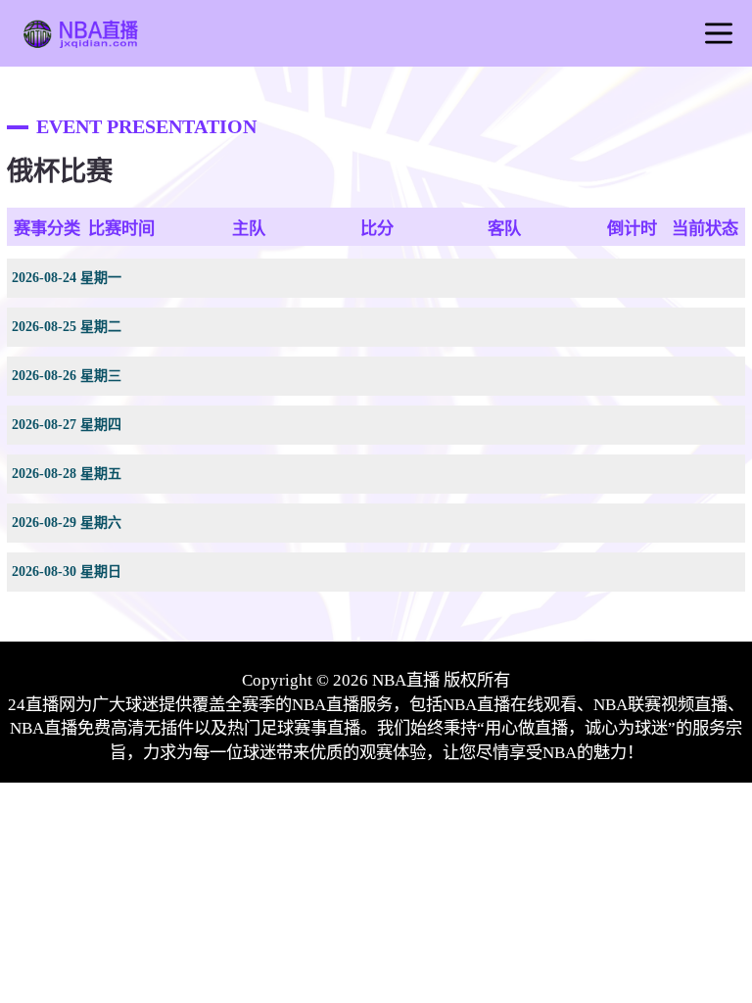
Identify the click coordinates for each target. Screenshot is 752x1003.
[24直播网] (79, 42)
